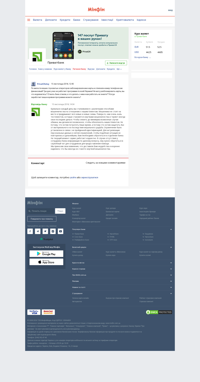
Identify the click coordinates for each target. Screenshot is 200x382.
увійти (73, 177)
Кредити (65, 19)
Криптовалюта (125, 19)
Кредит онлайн (112, 218)
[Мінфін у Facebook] (30, 231)
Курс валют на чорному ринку (150, 252)
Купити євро (110, 255)
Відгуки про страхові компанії (117, 298)
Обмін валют (77, 252)
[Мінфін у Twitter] (45, 231)
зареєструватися (89, 177)
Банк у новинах (45, 69)
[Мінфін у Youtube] (60, 231)
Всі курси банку (141, 57)
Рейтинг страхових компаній (150, 298)
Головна (33, 69)
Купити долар (77, 255)
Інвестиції (107, 19)
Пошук (60, 211)
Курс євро (143, 208)
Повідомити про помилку (42, 219)
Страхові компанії (146, 301)
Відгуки (91, 69)
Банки (76, 19)
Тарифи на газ (144, 215)
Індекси (141, 19)
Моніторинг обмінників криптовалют (86, 222)
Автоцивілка (77, 301)
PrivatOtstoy (43, 84)
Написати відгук (117, 63)
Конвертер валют (79, 218)
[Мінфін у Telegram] (37, 231)
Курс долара (111, 208)
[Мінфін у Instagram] (53, 231)
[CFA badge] (62, 313)
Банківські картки (112, 212)
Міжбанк (75, 215)
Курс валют (76, 208)
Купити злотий (145, 255)
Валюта (37, 19)
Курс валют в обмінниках (115, 252)
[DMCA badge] (159, 312)
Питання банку (79, 69)
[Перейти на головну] (100, 10)
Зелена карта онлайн (80, 298)
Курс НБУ (75, 212)
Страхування (90, 19)
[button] (123, 33)
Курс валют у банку (62, 69)
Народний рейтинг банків (149, 218)
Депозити (51, 19)
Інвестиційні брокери (147, 212)
